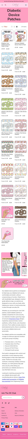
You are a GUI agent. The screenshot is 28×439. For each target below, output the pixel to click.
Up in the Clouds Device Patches (6, 66)
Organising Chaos (14, 319)
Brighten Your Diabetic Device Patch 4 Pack (5, 45)
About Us (3, 413)
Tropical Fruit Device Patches (7, 89)
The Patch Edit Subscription (5, 241)
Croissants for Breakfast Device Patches (19, 156)
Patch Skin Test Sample (5, 220)
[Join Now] (23, 397)
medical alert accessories (9, 379)
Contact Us (4, 415)
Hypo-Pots (22, 377)
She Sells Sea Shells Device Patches (7, 155)
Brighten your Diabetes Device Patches (19, 90)
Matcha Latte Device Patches (7, 112)
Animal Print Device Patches (20, 220)
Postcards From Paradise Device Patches (19, 67)
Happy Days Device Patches (20, 199)
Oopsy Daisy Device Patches (6, 199)
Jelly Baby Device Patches (19, 177)
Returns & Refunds (19, 415)
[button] (2, 5)
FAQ (16, 413)
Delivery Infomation (19, 411)
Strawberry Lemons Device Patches (6, 177)
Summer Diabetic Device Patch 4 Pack (20, 44)
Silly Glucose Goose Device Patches (6, 133)
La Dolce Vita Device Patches (20, 133)
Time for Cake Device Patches (21, 112)
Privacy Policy (4, 418)
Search (3, 411)
